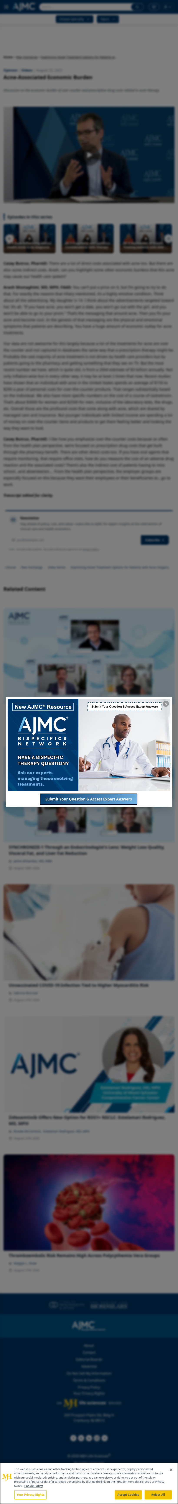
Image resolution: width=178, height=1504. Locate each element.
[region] (89, 1483)
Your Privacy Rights (30, 1495)
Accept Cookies (128, 1495)
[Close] (171, 1469)
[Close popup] (166, 704)
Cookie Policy (33, 1486)
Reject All (158, 1495)
